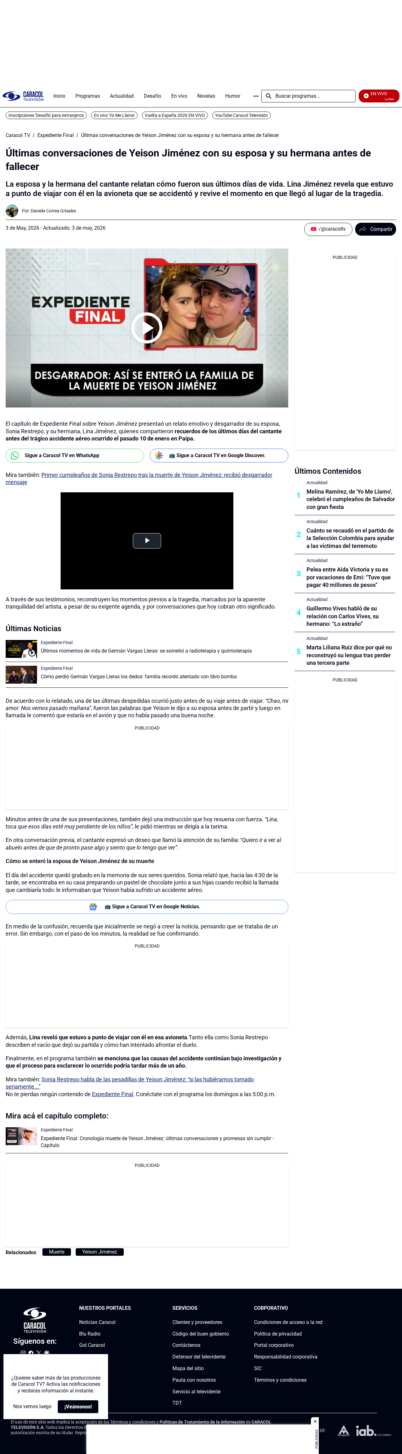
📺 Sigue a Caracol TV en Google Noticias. (152, 907)
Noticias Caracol (97, 1322)
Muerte (56, 1252)
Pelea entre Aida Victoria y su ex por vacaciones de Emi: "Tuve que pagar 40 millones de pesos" (349, 577)
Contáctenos (186, 1345)
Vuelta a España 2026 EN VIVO (175, 115)
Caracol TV (18, 135)
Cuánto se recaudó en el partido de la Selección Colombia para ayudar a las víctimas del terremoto (350, 538)
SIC (258, 1368)
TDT (177, 1403)
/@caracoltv (332, 229)
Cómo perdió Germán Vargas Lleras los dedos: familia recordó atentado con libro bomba (139, 677)
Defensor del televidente (198, 1357)
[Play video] (147, 328)
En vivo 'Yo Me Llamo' (114, 115)
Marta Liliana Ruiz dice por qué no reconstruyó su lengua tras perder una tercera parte (349, 655)
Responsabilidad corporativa (286, 1357)
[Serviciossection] (227, 1308)
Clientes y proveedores (197, 1322)
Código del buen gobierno (200, 1333)
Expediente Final (55, 135)
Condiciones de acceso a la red (288, 1322)
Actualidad (317, 482)
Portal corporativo (274, 1345)
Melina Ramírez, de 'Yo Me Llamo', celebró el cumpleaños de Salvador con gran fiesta (351, 499)
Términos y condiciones (280, 1380)
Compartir (381, 229)
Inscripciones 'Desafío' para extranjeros (46, 115)
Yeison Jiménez (99, 1252)
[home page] (23, 96)
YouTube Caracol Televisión (241, 115)
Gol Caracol (92, 1345)
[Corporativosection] (321, 1308)
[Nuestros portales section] (133, 1308)
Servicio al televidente (196, 1391)
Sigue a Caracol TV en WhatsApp (62, 455)
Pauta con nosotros (194, 1380)
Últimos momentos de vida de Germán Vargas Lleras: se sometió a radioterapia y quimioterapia (146, 651)
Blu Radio (89, 1333)
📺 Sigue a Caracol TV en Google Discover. (217, 455)
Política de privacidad (278, 1333)
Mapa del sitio (188, 1368)
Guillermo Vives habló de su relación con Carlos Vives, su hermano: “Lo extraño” (343, 616)
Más (256, 96)
